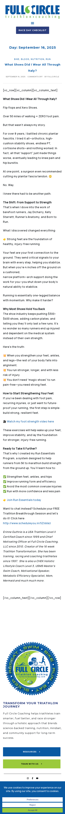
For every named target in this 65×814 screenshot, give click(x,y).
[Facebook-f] (32, 778)
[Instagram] (28, 778)
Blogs (25, 59)
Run (48, 59)
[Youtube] (37, 778)
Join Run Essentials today (24, 500)
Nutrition (37, 59)
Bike (16, 59)
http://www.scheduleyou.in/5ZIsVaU (27, 523)
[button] (32, 23)
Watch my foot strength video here (30, 421)
